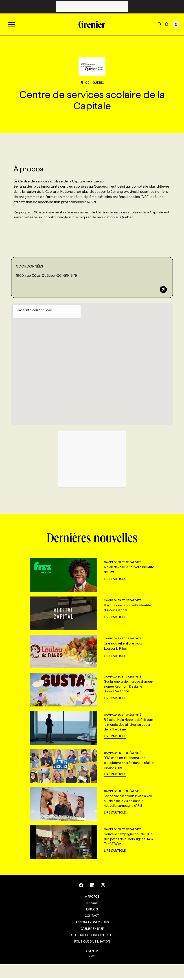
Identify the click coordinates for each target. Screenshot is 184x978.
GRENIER (92, 951)
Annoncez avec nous (92, 922)
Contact (92, 915)
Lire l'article (115, 579)
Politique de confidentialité (92, 934)
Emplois (92, 909)
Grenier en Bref (92, 928)
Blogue (92, 902)
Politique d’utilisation (92, 941)
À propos (92, 896)
